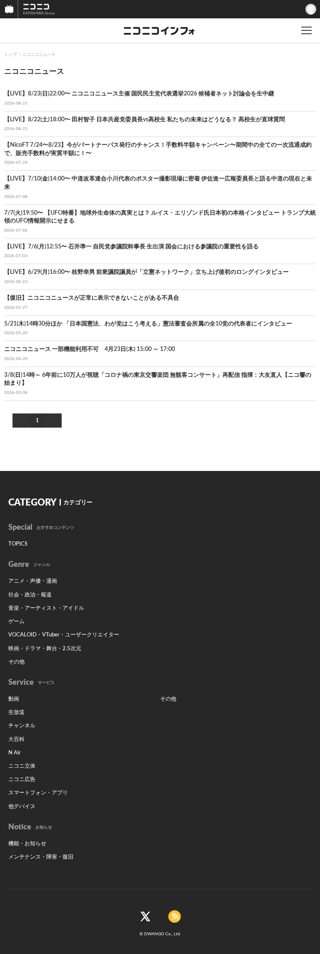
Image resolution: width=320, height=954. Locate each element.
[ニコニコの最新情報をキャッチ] (174, 916)
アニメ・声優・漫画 (32, 581)
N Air (14, 753)
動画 (13, 699)
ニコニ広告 (21, 779)
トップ (10, 55)
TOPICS (18, 544)
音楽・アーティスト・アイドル (46, 608)
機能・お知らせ (27, 843)
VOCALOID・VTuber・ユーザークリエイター (63, 635)
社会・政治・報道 (30, 595)
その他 (16, 662)
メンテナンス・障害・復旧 (40, 857)
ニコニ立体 (21, 766)
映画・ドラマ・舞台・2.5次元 (44, 648)
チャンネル (21, 726)
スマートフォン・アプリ (38, 793)
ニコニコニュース (38, 55)
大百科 (16, 739)
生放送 (16, 712)
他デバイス (21, 806)
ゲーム (16, 621)
